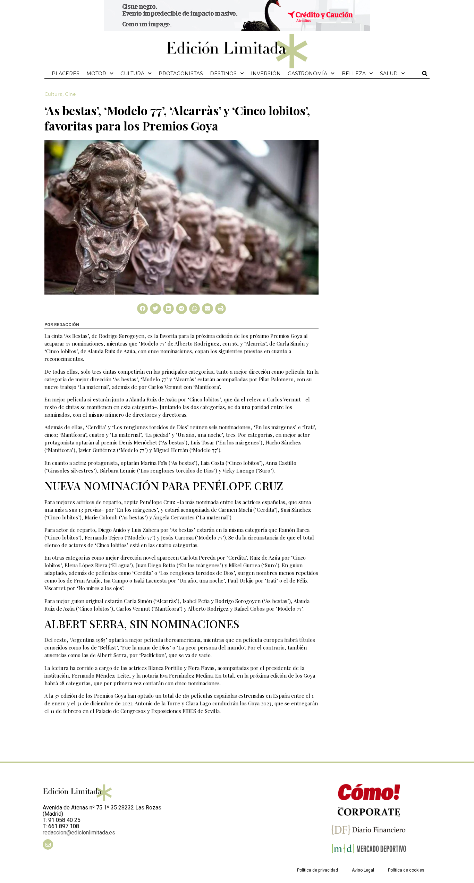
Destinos (223, 73)
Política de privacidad (317, 870)
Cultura (132, 73)
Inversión (266, 73)
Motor (96, 73)
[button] (425, 73)
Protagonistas (181, 73)
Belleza (354, 73)
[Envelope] (48, 844)
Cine (70, 94)
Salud (389, 73)
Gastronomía (307, 73)
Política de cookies (406, 870)
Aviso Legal (363, 870)
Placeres (65, 73)
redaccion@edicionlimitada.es (79, 832)
